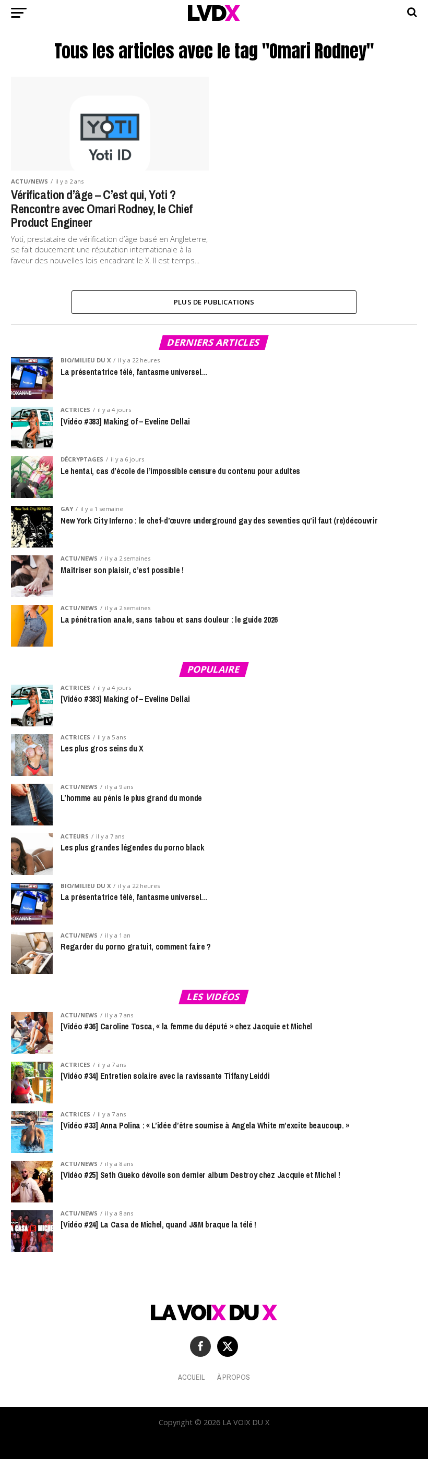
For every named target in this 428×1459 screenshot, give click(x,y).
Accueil (191, 1377)
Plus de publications (214, 302)
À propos (233, 1377)
